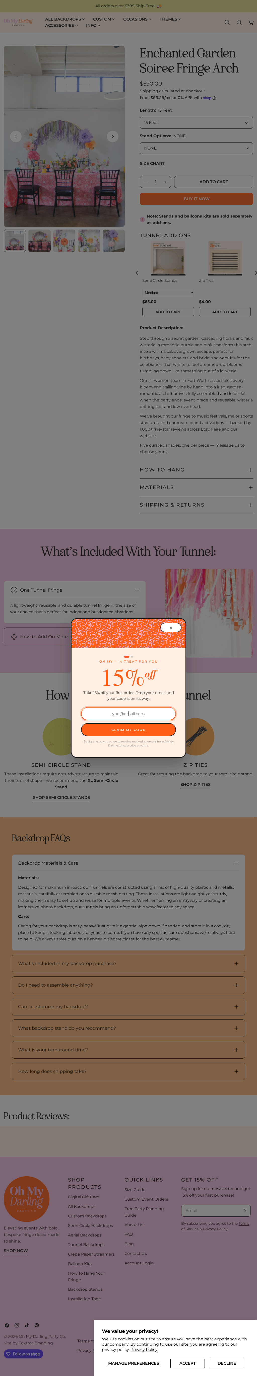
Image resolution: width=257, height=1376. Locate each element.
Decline (227, 1363)
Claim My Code (128, 730)
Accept (187, 1363)
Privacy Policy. (144, 1349)
